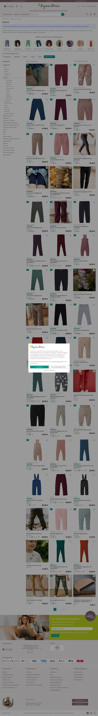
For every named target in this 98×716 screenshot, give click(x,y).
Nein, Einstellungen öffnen (58, 367)
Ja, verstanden (39, 367)
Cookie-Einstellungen (57, 361)
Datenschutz (46, 370)
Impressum (52, 370)
